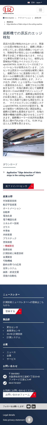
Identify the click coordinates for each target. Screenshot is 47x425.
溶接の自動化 (10, 275)
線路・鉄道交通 (11, 272)
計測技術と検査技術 (13, 253)
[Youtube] (29, 406)
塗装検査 (7, 242)
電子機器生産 (10, 219)
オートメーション (12, 208)
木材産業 (7, 234)
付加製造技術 (10, 200)
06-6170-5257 (15, 383)
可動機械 (7, 260)
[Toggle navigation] (40, 9)
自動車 (6, 212)
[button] (29, 419)
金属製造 (7, 257)
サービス (11, 359)
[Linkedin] (34, 406)
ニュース (11, 352)
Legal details (9, 415)
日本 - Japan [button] (35, 2)
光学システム (10, 268)
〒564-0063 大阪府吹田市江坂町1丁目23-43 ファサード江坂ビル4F (24, 376)
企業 (9, 355)
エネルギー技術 (11, 223)
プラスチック (10, 238)
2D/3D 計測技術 (14, 334)
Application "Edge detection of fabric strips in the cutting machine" (24, 174)
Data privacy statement (14, 420)
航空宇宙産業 (10, 204)
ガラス (6, 227)
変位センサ (12, 327)
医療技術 (7, 249)
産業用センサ (13, 330)
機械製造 (9, 245)
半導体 (6, 230)
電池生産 (7, 215)
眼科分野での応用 (12, 264)
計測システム (13, 337)
